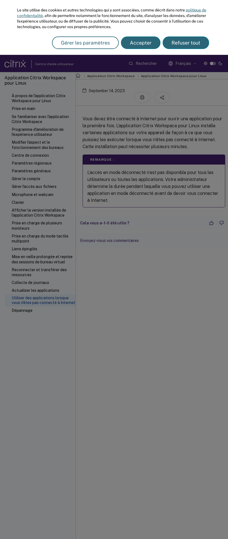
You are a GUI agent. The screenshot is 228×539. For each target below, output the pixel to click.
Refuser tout (186, 43)
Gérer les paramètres (85, 43)
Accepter (141, 43)
